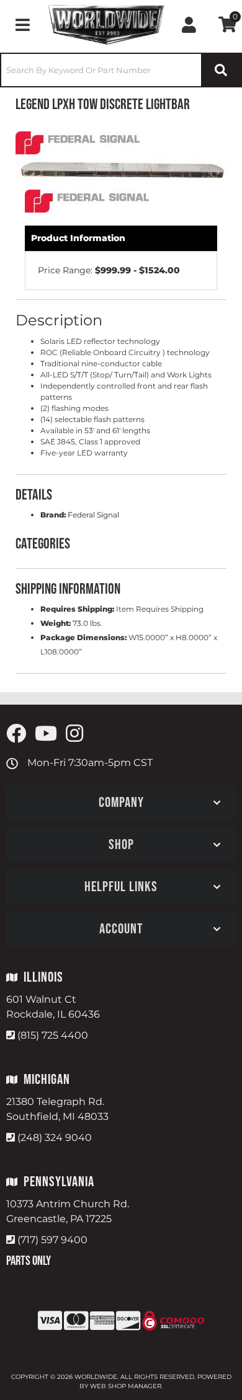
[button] (121, 70)
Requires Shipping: (77, 609)
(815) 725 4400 (52, 1035)
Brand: (53, 514)
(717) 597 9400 (52, 1240)
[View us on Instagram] (74, 734)
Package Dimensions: (83, 637)
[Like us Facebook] (16, 734)
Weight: (55, 623)
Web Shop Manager (125, 1386)
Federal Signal (93, 514)
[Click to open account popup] (189, 25)
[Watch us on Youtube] (46, 734)
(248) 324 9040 (54, 1137)
